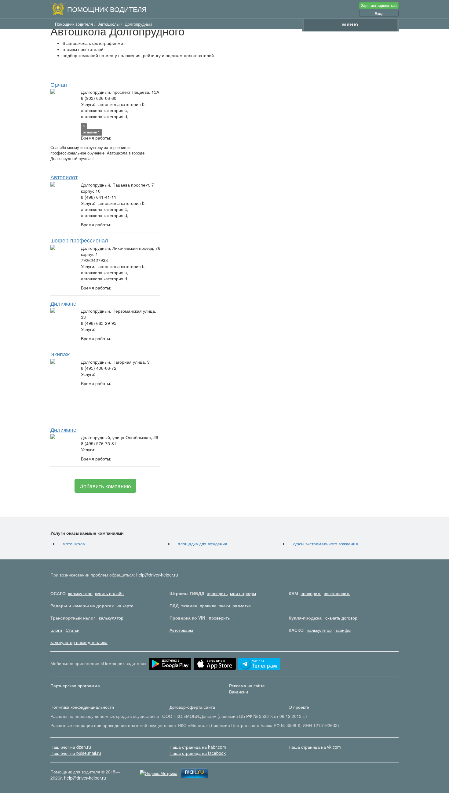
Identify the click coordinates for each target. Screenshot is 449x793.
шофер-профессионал (79, 240)
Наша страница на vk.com (315, 747)
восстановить (337, 593)
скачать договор (341, 618)
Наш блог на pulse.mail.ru (75, 753)
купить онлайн (109, 593)
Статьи (72, 630)
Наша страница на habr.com (198, 747)
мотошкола (74, 543)
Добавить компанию (105, 486)
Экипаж (60, 354)
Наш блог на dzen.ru (70, 747)
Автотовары (181, 630)
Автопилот (64, 177)
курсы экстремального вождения (325, 543)
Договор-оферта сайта (192, 707)
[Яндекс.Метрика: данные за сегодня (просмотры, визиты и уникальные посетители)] (158, 773)
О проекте (299, 707)
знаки (224, 605)
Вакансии (238, 692)
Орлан (58, 84)
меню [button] (350, 24)
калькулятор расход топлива (79, 642)
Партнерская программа (75, 685)
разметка (241, 605)
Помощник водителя (107, 9)
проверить (217, 593)
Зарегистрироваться (379, 5)
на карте (124, 605)
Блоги (56, 630)
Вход (379, 13)
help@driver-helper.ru (157, 575)
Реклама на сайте (247, 685)
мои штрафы (243, 593)
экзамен (189, 605)
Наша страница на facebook (198, 753)
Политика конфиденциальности (82, 707)
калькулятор (80, 593)
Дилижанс (63, 303)
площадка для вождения (202, 543)
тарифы (343, 630)
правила (208, 605)
